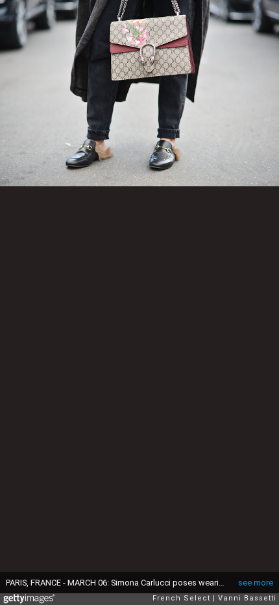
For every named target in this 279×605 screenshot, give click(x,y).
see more (255, 582)
